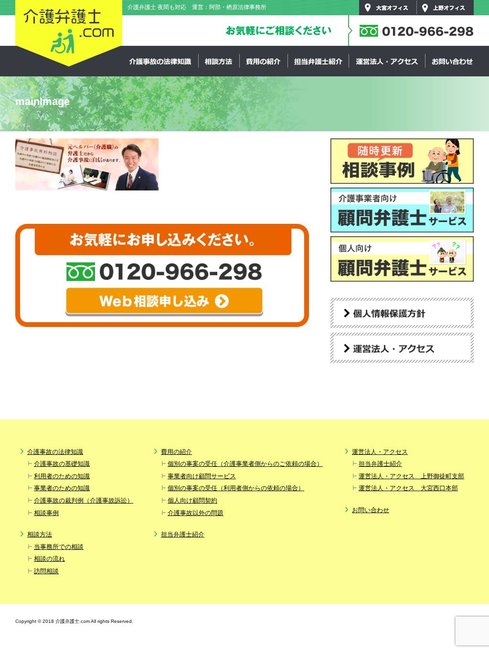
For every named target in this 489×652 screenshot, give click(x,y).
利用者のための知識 (62, 476)
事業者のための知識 (62, 488)
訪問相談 (46, 571)
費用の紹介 (263, 61)
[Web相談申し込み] (164, 301)
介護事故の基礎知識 (62, 463)
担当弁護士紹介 (318, 61)
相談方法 (218, 61)
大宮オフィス (387, 7)
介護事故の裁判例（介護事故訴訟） (83, 500)
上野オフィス (445, 7)
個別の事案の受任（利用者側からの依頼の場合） (236, 488)
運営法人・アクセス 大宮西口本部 (408, 488)
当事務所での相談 (59, 546)
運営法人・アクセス (387, 61)
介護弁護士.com (68, 34)
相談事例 (46, 512)
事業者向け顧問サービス (202, 476)
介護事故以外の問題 (195, 512)
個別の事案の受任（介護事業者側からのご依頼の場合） (245, 463)
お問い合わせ (451, 61)
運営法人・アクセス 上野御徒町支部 (411, 476)
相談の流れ (49, 558)
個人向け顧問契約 (192, 500)
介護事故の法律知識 (160, 61)
